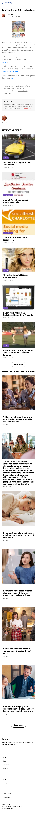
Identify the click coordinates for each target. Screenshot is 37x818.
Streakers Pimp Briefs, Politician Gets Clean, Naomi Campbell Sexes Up (18, 352)
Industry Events (8, 195)
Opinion (6, 270)
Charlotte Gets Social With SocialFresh (15, 238)
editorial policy (23, 91)
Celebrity (6, 345)
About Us (5, 761)
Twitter (5, 783)
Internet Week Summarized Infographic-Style (15, 201)
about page (7, 93)
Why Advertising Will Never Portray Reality (15, 276)
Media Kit (5, 768)
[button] (33, 2)
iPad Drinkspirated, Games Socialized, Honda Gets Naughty (18, 314)
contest (4, 62)
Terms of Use (7, 794)
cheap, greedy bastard (10, 71)
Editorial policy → (26, 108)
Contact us (6, 765)
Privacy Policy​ (7, 797)
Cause (5, 308)
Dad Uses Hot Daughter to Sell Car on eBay (17, 163)
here (12, 78)
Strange (6, 157)
